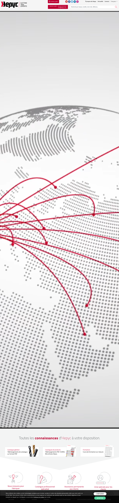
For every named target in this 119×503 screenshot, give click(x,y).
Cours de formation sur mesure (93, 451)
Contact (107, 1)
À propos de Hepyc (90, 1)
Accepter (100, 498)
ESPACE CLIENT (54, 1)
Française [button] (113, 1)
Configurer (100, 494)
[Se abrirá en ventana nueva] (66, 1)
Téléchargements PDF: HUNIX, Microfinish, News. (55, 452)
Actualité (100, 1)
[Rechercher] (116, 7)
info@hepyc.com (62, 7)
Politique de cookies (38, 497)
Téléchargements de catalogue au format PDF (17, 452)
